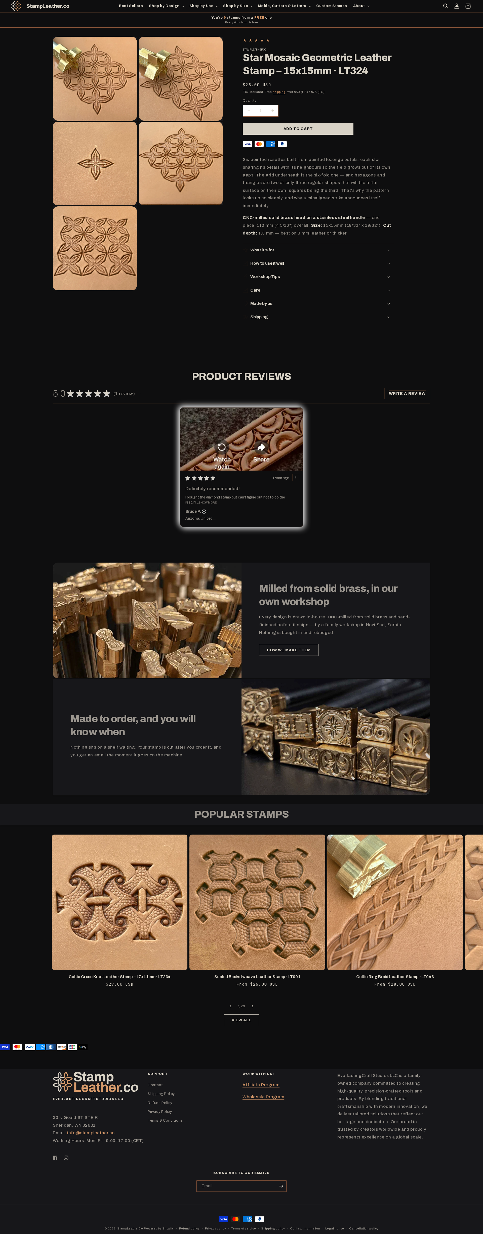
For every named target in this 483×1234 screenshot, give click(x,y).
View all (241, 1020)
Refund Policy (160, 1103)
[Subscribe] (281, 1186)
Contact (155, 1085)
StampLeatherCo (130, 1228)
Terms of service (243, 1228)
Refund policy (189, 1228)
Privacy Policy (160, 1112)
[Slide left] (230, 1006)
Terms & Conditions (165, 1120)
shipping (279, 92)
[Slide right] (252, 1006)
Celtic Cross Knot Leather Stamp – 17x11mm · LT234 (120, 977)
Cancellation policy (363, 1228)
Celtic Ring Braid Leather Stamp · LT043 (395, 977)
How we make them (289, 650)
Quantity (249, 100)
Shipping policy (273, 1228)
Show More (208, 502)
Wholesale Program (263, 1096)
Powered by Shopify (159, 1228)
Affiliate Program (261, 1084)
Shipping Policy (161, 1094)
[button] (166, 6)
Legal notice (334, 1228)
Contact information (305, 1228)
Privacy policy (215, 1228)
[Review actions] (295, 477)
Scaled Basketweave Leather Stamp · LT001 (257, 977)
